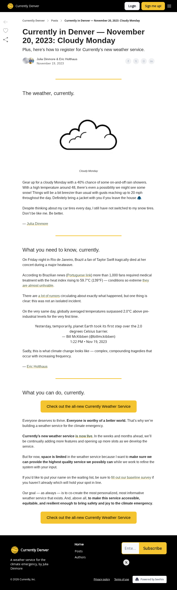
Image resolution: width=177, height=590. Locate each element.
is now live (83, 436)
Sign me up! (153, 6)
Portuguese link (79, 275)
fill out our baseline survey (131, 477)
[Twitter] (126, 562)
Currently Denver (33, 20)
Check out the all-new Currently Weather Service (89, 406)
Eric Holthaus (68, 59)
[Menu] (169, 5)
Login (132, 6)
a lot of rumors (49, 296)
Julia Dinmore (46, 59)
